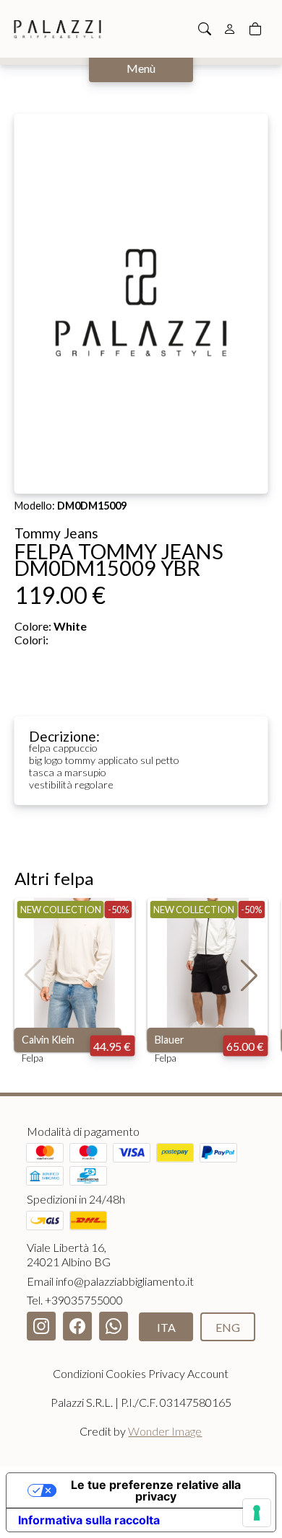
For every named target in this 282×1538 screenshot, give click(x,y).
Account (207, 1373)
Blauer (169, 1040)
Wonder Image (165, 1431)
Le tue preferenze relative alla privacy (156, 1490)
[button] (249, 975)
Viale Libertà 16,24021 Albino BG (69, 1254)
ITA (166, 1327)
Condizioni (78, 1373)
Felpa (32, 1058)
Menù (141, 68)
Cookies (126, 1373)
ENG (227, 1327)
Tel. (75, 1300)
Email (110, 1281)
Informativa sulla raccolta (89, 1520)
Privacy (166, 1373)
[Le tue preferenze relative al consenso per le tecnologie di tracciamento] (256, 1512)
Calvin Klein (48, 1040)
